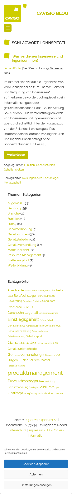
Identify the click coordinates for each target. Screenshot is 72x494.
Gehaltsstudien (45, 165)
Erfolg (43, 320)
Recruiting (47, 381)
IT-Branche (47, 355)
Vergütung (30, 393)
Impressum (37, 430)
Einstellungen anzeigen (36, 485)
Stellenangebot (18, 260)
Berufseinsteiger (25, 295)
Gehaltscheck (52, 325)
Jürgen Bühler (18, 360)
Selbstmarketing (18, 387)
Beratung (14, 208)
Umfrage (15, 393)
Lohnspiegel (51, 178)
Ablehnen (36, 474)
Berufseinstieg (46, 295)
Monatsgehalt (12, 182)
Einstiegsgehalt (23, 319)
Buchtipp (37, 301)
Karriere (34, 360)
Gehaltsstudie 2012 (48, 343)
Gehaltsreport (34, 336)
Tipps (55, 387)
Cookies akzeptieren (36, 464)
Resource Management (24, 255)
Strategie (33, 387)
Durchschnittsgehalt (23, 312)
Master (45, 360)
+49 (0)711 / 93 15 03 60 (41, 420)
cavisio (28, 306)
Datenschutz (17, 430)
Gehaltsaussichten (35, 326)
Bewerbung (15, 300)
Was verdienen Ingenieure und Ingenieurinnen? (37, 58)
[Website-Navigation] (8, 28)
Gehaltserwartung (16, 336)
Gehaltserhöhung (20, 229)
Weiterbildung (18, 265)
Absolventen (17, 290)
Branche (14, 213)
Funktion (29, 165)
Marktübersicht (18, 250)
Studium (45, 387)
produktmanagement (35, 372)
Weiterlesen (17, 154)
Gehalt (50, 320)
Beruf (10, 296)
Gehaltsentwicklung (19, 331)
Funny (12, 224)
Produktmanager (23, 381)
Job (57, 354)
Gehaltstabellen (14, 169)
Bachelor (57, 290)
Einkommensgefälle (48, 313)
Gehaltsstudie (22, 342)
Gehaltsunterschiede (22, 349)
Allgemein (15, 203)
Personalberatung (16, 366)
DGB (25, 178)
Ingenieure (35, 178)
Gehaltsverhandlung (22, 245)
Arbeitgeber (44, 290)
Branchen (27, 301)
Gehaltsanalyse (17, 325)
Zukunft (59, 393)
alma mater (31, 290)
